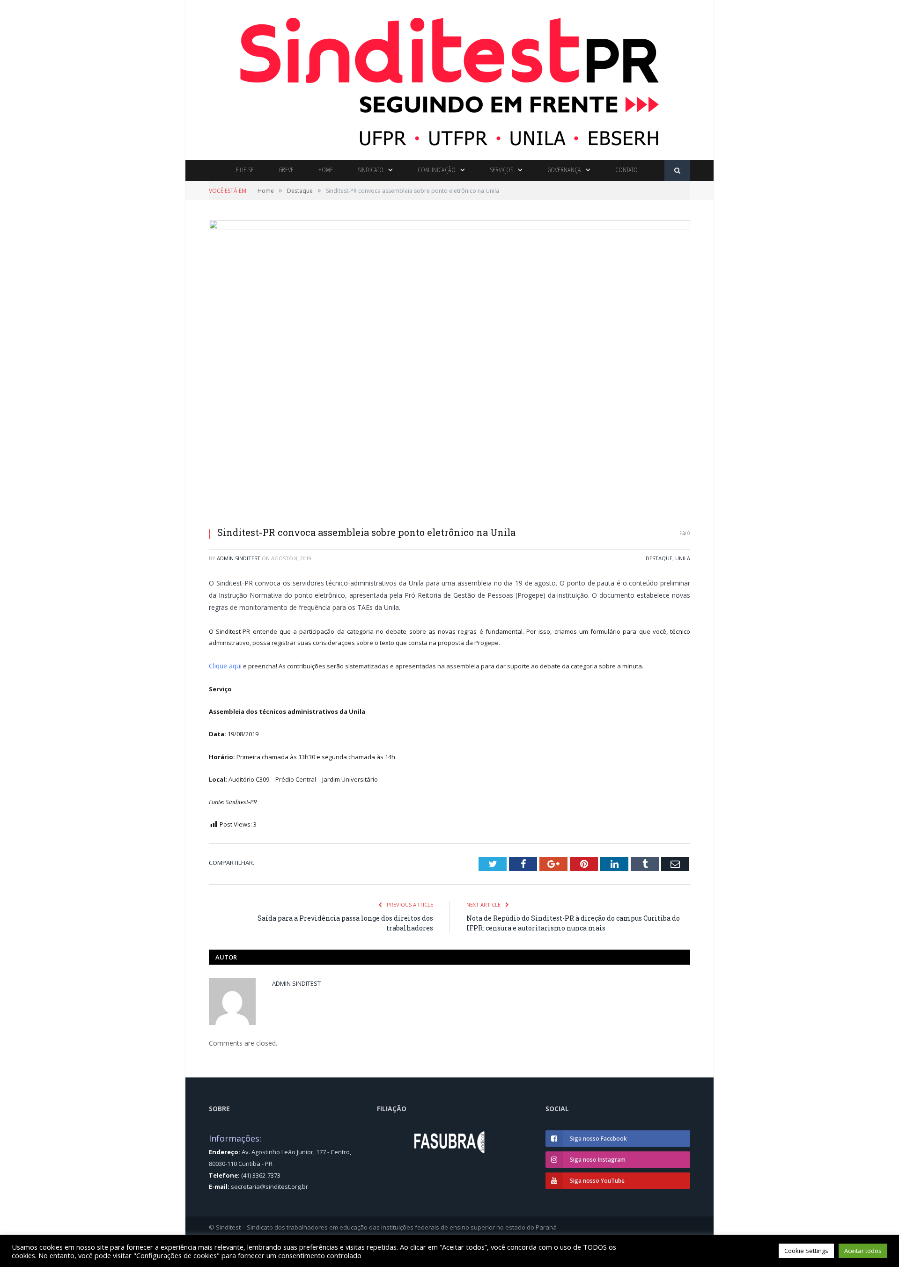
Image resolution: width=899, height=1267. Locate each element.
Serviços (501, 170)
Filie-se (245, 170)
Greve (286, 170)
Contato (626, 170)
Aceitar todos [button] (863, 1250)
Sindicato (370, 170)
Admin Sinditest (238, 558)
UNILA (682, 558)
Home (325, 170)
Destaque (659, 558)
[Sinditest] (449, 78)
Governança (564, 170)
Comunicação (437, 170)
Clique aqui (225, 665)
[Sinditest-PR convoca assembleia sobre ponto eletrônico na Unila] (449, 370)
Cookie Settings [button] (806, 1250)
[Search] (677, 170)
